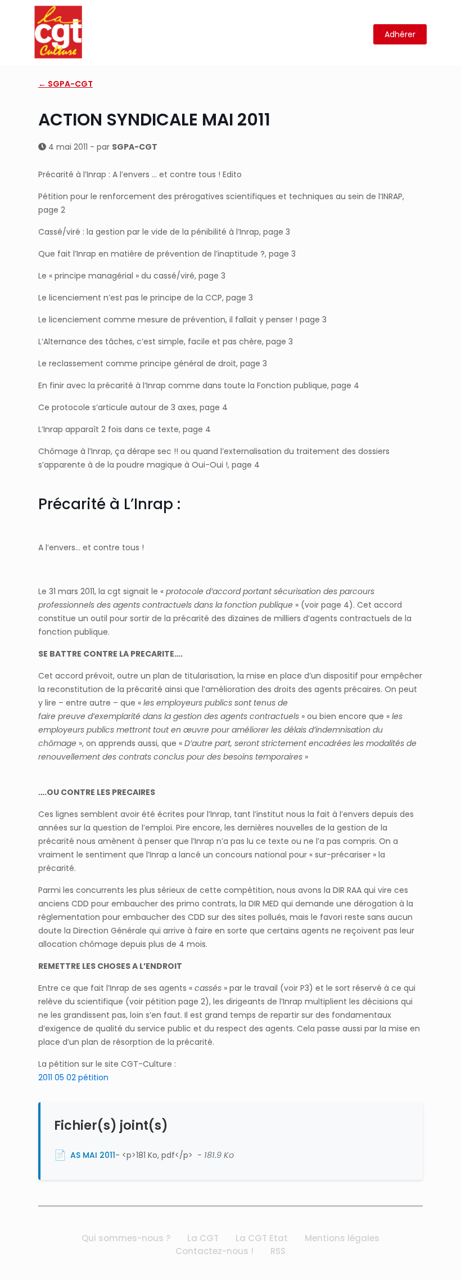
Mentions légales (342, 1238)
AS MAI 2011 (92, 1155)
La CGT (203, 1238)
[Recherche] (358, 35)
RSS (278, 1251)
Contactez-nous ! (214, 1251)
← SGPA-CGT (65, 83)
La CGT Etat (262, 1238)
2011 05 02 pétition (73, 1077)
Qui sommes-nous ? (126, 1238)
